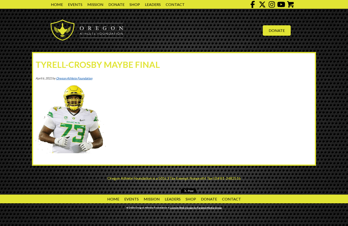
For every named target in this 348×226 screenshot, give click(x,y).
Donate (116, 4)
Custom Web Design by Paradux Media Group (196, 207)
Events (75, 4)
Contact (175, 4)
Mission (95, 4)
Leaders (153, 4)
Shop (134, 4)
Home (57, 4)
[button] (252, 4)
